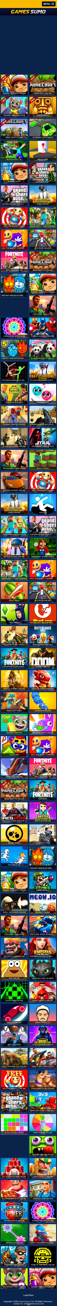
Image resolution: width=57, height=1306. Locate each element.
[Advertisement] (28, 44)
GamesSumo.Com (26, 1301)
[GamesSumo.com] (28, 12)
